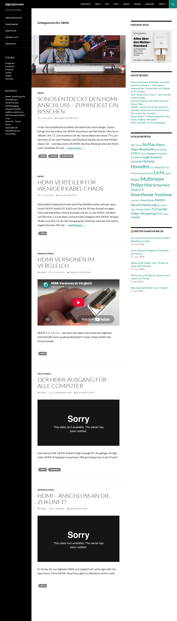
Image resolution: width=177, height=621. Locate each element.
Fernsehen (161, 153)
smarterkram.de (12, 130)
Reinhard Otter (85, 392)
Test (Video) (44, 373)
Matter (135, 179)
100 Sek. (138, 145)
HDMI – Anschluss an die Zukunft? (74, 498)
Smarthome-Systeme (151, 194)
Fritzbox (135, 157)
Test (107, 4)
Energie (151, 153)
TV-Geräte (159, 209)
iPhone (134, 173)
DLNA (163, 149)
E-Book (143, 154)
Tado (133, 209)
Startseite (86, 4)
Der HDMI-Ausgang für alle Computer (72, 382)
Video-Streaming (143, 213)
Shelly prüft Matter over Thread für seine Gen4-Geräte (150, 264)
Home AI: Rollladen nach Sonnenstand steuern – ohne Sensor (150, 84)
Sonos (53, 156)
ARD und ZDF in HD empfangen (148, 122)
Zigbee (166, 214)
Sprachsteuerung (143, 205)
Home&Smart (11, 99)
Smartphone (147, 200)
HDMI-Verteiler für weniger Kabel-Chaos (70, 185)
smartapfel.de (11, 127)
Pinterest (9, 69)
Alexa (160, 144)
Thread (139, 209)
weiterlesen (75, 147)
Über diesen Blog (13, 18)
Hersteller (10, 31)
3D (132, 145)
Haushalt (136, 161)
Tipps (116, 4)
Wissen (137, 4)
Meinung (149, 4)
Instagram (9, 63)
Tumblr (8, 72)
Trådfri (147, 209)
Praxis (126, 4)
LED (151, 173)
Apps (135, 149)
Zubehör (54, 469)
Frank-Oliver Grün (68, 118)
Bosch (157, 150)
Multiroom (152, 179)
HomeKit (140, 166)
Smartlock (135, 200)
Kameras (143, 173)
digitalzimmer (14, 4)
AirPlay (148, 144)
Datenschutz (11, 37)
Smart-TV (137, 189)
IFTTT (152, 167)
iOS (162, 167)
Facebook (9, 66)
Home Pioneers (12, 102)
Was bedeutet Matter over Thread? (149, 287)
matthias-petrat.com (14, 112)
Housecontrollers (13, 109)
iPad (167, 167)
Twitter (8, 75)
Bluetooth (146, 149)
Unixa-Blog (10, 134)
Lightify (168, 173)
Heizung (148, 161)
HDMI (42, 156)
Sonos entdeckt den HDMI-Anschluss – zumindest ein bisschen (78, 105)
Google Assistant (151, 157)
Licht (159, 172)
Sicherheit (161, 185)
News (97, 4)
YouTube (9, 78)
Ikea (157, 167)
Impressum (10, 44)
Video (43, 272)
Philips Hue (141, 184)
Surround (67, 156)
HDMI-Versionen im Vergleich (66, 262)
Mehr (161, 4)
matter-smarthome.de (149, 231)
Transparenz (11, 24)
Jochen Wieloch (67, 195)
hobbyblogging (12, 105)
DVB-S (135, 153)
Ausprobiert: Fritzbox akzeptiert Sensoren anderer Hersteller (151, 118)
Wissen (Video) (46, 253)
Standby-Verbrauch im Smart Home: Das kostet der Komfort (150, 112)
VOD (159, 213)
